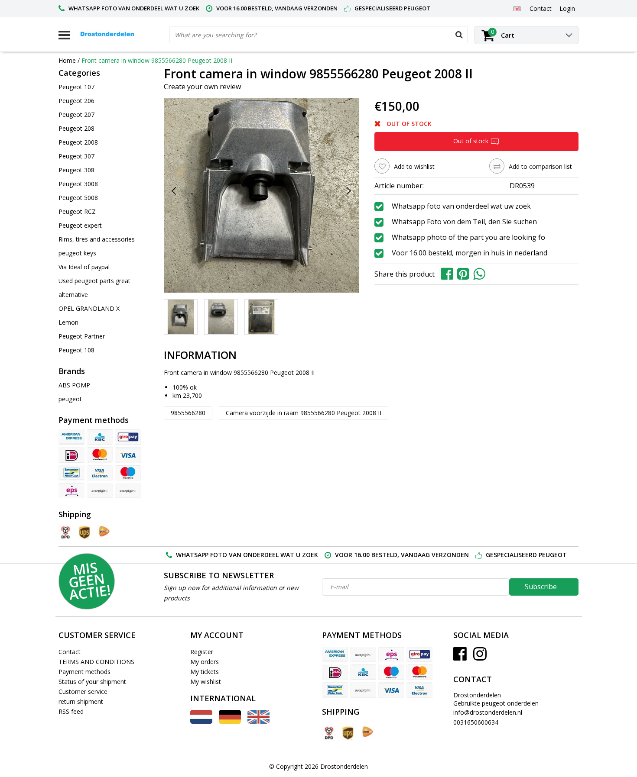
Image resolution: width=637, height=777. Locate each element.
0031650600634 (475, 722)
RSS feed (71, 711)
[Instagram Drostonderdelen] (480, 657)
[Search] (459, 34)
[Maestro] (128, 472)
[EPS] (71, 490)
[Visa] (128, 455)
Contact (69, 652)
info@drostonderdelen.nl (487, 712)
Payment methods (84, 671)
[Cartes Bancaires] (100, 490)
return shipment (80, 701)
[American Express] (71, 437)
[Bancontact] (71, 472)
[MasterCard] (100, 455)
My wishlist (205, 681)
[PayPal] (128, 490)
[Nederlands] (201, 721)
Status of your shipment (92, 681)
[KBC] (100, 437)
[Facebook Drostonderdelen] (460, 657)
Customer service (82, 691)
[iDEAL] (71, 455)
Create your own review (202, 86)
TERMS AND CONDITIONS (96, 662)
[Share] (449, 273)
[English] (517, 8)
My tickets (204, 671)
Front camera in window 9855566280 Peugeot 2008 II (156, 60)
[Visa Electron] (100, 472)
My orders (204, 662)
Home (67, 60)
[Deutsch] (230, 721)
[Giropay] (128, 437)
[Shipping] (65, 532)
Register (201, 652)
